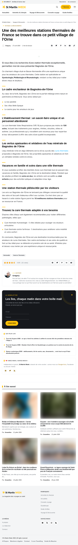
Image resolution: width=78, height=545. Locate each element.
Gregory (8, 45)
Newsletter (62, 2)
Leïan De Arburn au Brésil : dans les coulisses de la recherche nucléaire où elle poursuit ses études (19, 469)
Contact (5, 529)
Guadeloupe (45, 505)
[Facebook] (5, 371)
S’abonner (66, 7)
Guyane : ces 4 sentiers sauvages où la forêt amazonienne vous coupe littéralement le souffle (57, 424)
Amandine (8, 432)
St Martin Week (6, 22)
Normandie (6, 255)
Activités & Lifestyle (47, 495)
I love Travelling (37, 541)
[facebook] (42, 523)
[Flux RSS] (14, 371)
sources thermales (19, 255)
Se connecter (72, 2)
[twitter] (47, 523)
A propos (5, 522)
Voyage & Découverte (19, 22)
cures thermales (61, 151)
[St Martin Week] (20, 7)
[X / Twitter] (10, 371)
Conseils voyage (46, 502)
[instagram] (51, 523)
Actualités (44, 498)
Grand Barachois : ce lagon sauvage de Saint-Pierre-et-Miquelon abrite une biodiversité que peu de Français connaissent (57, 469)
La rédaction (6, 526)
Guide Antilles (45, 509)
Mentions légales (16, 541)
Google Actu (62, 364)
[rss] (56, 523)
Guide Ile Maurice (50, 541)
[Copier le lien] (74, 45)
